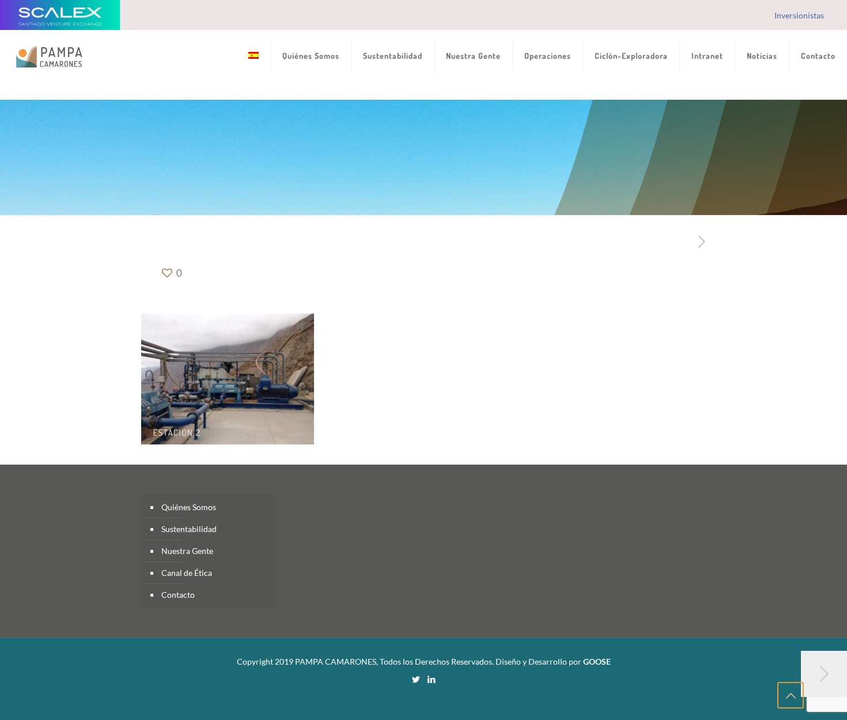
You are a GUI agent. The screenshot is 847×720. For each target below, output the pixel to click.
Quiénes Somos (188, 507)
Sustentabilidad (189, 529)
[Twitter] (416, 679)
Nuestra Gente (187, 551)
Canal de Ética (186, 573)
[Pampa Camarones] (49, 56)
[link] (311, 90)
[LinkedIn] (431, 679)
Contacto (178, 595)
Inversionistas (799, 15)
